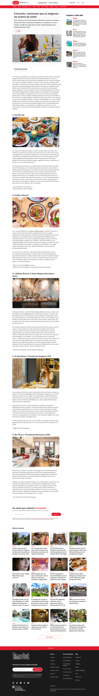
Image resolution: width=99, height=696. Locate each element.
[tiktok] (17, 683)
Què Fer (19, 6)
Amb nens (52, 6)
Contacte (52, 657)
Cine (42, 6)
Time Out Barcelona (67, 657)
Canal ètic (52, 673)
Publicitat (52, 660)
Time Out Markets (53, 3)
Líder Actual (78, 677)
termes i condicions (38, 518)
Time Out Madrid (67, 660)
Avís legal (52, 664)
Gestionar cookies (54, 677)
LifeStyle (26, 314)
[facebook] (21, 683)
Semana (77, 660)
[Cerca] (78, 3)
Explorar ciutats (42, 3)
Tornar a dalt (51, 648)
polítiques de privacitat (48, 518)
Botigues (46, 6)
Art (30, 6)
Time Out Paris (66, 675)
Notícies (14, 6)
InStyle (77, 667)
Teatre (34, 6)
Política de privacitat (54, 667)
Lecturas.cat (78, 657)
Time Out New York (67, 672)
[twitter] (24, 683)
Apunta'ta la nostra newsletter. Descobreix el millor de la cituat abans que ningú (30, 510)
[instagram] (13, 683)
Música (38, 6)
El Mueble (78, 664)
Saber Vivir (78, 680)
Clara (77, 673)
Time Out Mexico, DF (67, 678)
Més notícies (49, 637)
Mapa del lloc (53, 686)
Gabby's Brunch (39, 231)
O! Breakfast (28, 394)
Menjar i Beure (25, 6)
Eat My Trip (20, 158)
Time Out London (67, 668)
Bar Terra (45, 474)
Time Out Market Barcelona (67, 665)
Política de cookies (54, 670)
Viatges (56, 6)
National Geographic (80, 670)
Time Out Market (63, 6)
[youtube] (28, 683)
